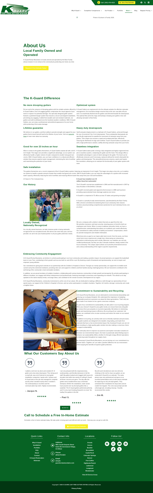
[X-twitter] (145, 2)
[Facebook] (141, 2)
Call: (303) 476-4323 (108, 2)
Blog (135, 10)
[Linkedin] (148, 2)
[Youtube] (119, 444)
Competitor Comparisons (92, 10)
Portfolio (120, 10)
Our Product (108, 10)
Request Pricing (145, 10)
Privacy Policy (76, 488)
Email (58, 458)
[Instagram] (113, 444)
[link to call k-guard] (98, 2)
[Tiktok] (113, 449)
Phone (58, 452)
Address (59, 442)
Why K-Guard (75, 10)
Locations (89, 436)
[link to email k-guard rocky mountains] (52, 460)
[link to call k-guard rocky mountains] (52, 453)
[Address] (52, 445)
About (128, 10)
